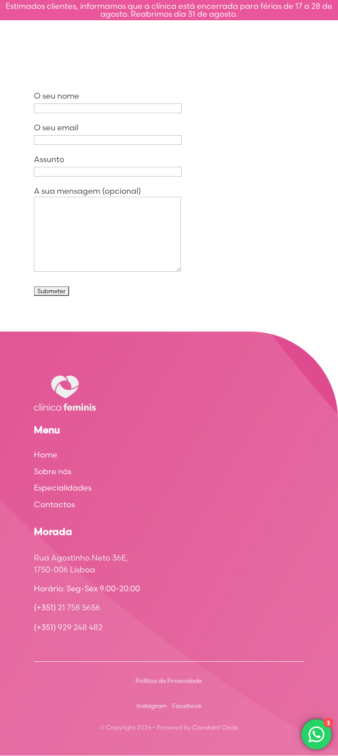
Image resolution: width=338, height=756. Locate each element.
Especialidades (63, 488)
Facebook (187, 706)
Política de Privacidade (169, 681)
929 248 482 (80, 627)
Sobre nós (52, 471)
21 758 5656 (79, 607)
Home (45, 455)
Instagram (151, 706)
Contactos (54, 504)
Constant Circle (215, 727)
